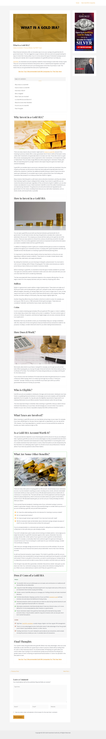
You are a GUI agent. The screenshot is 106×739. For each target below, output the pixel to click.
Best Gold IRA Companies (88, 3)
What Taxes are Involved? (22, 96)
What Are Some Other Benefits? (23, 102)
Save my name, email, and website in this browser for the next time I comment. (36, 712)
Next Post (66, 671)
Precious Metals (28, 48)
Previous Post (14, 671)
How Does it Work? (20, 90)
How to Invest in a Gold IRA (22, 87)
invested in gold (53, 597)
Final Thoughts (19, 108)
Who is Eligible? (19, 93)
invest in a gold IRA (49, 152)
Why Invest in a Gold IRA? (21, 84)
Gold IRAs (15, 61)
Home (77, 3)
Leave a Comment (18, 48)
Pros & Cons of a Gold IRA (22, 105)
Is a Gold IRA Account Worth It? (23, 99)
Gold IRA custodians (27, 623)
